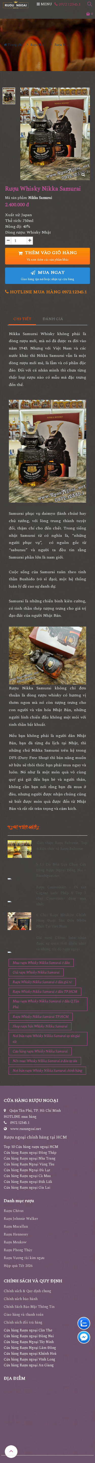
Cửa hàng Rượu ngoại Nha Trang (29, 1158)
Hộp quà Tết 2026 (18, 1265)
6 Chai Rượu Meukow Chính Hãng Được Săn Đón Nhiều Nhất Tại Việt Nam (61, 920)
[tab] (22, 319)
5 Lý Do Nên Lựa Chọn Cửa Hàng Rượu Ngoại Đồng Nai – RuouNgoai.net (61, 870)
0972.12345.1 (69, 4)
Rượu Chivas (14, 1210)
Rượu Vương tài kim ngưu (24, 1258)
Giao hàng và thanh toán (23, 1314)
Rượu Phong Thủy (18, 1250)
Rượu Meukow (15, 1242)
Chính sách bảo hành (20, 1299)
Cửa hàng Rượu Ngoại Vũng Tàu (29, 1164)
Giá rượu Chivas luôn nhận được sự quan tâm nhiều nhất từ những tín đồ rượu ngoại (61, 943)
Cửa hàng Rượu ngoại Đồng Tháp (30, 1152)
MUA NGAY (47, 275)
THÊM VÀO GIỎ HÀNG (50, 255)
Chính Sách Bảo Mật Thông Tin (29, 1306)
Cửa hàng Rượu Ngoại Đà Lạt (27, 1170)
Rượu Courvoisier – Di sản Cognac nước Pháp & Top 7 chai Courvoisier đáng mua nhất (61, 895)
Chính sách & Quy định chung (27, 1291)
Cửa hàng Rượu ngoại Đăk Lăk (28, 1181)
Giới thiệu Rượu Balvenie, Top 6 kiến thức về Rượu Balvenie (62, 845)
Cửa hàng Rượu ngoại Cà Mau (27, 1176)
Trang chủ (15, 44)
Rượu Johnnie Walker (21, 1218)
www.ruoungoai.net (25, 1128)
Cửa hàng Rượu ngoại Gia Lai (27, 1187)
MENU (46, 4)
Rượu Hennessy (16, 1234)
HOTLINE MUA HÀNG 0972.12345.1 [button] (48, 292)
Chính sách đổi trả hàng (23, 1322)
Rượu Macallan (16, 1226)
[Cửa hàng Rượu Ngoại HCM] (15, 4)
